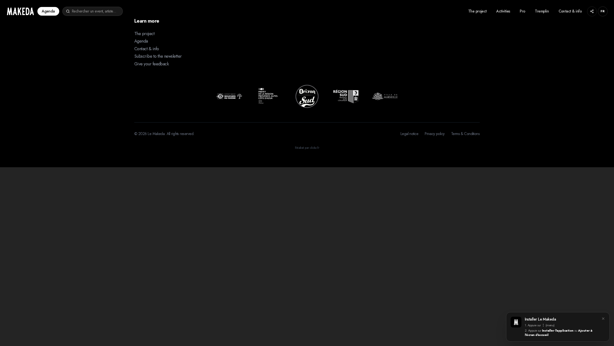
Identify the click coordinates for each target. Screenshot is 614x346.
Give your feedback (151, 64)
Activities (503, 11)
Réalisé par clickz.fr (307, 147)
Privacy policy (434, 133)
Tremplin (542, 11)
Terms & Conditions (465, 133)
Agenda (48, 11)
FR (603, 11)
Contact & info (570, 11)
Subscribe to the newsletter (158, 56)
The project (477, 11)
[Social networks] (592, 11)
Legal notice (410, 133)
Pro (522, 11)
